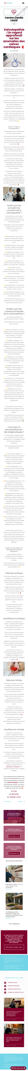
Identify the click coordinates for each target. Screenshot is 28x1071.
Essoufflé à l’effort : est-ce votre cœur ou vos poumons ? (14, 885)
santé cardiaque (13, 782)
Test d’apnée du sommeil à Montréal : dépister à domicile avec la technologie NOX (13, 1014)
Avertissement (17, 968)
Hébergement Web (16, 961)
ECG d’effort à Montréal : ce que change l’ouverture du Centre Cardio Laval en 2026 (14, 1039)
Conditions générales (10, 965)
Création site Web (19, 959)
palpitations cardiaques (12, 767)
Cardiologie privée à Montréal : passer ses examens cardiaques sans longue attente (14, 914)
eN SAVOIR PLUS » (9, 889)
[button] (23, 3)
